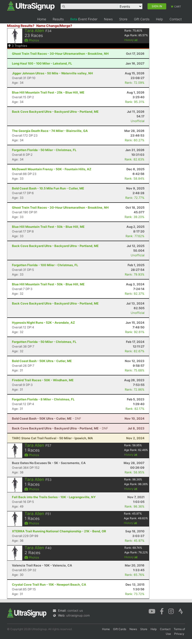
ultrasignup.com (78, 615)
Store (123, 19)
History (129, 40)
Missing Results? (20, 26)
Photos (33, 40)
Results (58, 19)
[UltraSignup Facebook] (162, 611)
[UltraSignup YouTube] (152, 611)
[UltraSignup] (31, 5)
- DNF (46, 418)
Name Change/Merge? (54, 26)
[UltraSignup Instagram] (171, 611)
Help (159, 19)
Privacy (179, 633)
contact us (75, 610)
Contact (176, 19)
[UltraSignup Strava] (181, 611)
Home (41, 19)
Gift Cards (141, 19)
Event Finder (83, 19)
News (108, 19)
